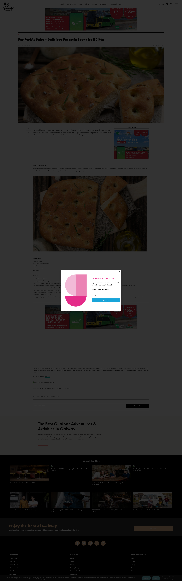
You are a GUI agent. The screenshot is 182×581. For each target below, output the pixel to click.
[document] (91, 290)
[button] (119, 271)
